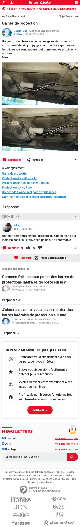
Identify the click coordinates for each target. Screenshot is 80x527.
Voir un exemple (66, 438)
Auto (7, 444)
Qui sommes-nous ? (15, 472)
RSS (29, 475)
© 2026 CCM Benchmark (40, 482)
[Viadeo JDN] (59, 514)
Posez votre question (52, 257)
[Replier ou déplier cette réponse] (76, 217)
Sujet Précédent (15, 16)
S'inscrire (40, 409)
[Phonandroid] (59, 522)
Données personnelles (61, 475)
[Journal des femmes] (21, 499)
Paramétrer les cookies (16, 479)
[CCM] (59, 499)
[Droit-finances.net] (59, 507)
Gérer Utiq (35, 479)
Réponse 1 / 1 (10, 216)
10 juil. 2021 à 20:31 (35, 34)
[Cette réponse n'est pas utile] (39, 248)
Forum (13, 8)
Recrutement (41, 475)
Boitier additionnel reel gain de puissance (29, 192)
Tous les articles (16, 475)
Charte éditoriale (44, 472)
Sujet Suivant (67, 16)
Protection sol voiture (16, 187)
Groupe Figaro (69, 479)
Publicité (60, 472)
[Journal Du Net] (21, 507)
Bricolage (10, 449)
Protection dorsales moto (19, 178)
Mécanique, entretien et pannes (57, 8)
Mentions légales (51, 479)
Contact (71, 472)
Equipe (30, 472)
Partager (37, 159)
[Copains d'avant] (21, 514)
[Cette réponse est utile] (28, 248)
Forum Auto (28, 8)
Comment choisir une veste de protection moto (34, 197)
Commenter (15, 247)
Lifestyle (10, 438)
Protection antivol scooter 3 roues (25, 183)
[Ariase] (21, 522)
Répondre (25, 257)
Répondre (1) (15, 159)
